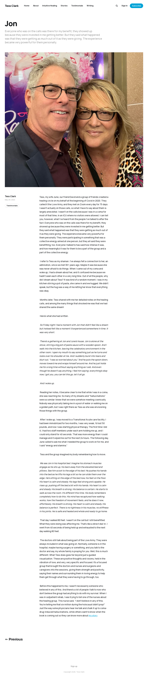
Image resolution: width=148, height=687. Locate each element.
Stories (64, 5)
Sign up (74, 666)
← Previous (14, 639)
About (36, 5)
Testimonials (77, 5)
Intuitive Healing (49, 5)
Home (26, 5)
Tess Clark (11, 5)
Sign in (125, 5)
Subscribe (136, 5)
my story (93, 615)
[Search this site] (117, 5)
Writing (90, 5)
